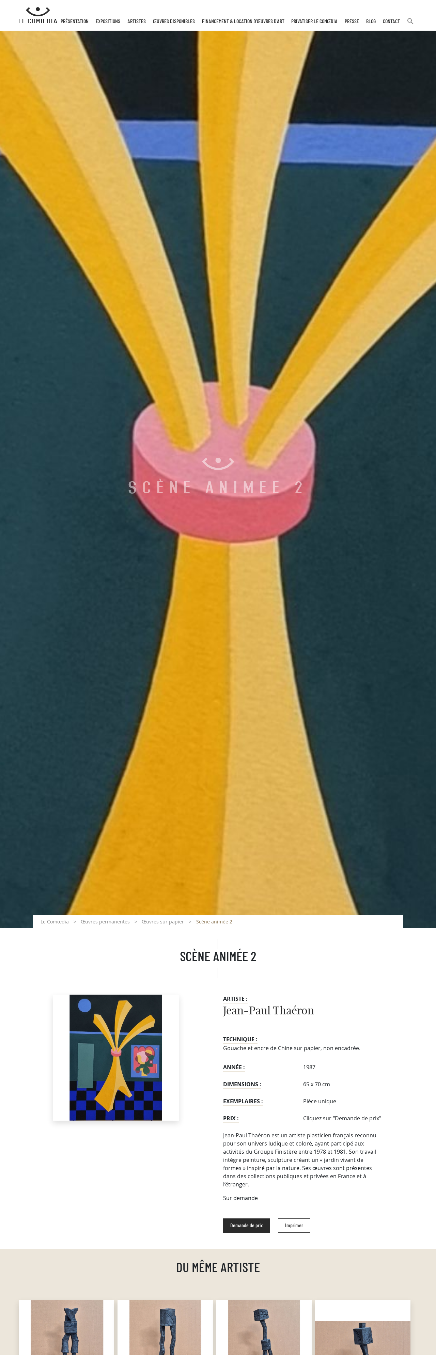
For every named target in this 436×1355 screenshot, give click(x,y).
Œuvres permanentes (105, 921)
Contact (391, 21)
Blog (371, 21)
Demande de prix (246, 1225)
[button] (410, 24)
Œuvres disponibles (174, 21)
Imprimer (294, 1225)
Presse (352, 21)
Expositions (108, 21)
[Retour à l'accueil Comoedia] (38, 15)
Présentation (75, 21)
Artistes (136, 21)
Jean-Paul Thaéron (268, 1011)
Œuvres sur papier (163, 921)
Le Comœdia (55, 921)
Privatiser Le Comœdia (314, 21)
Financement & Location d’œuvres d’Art (243, 21)
